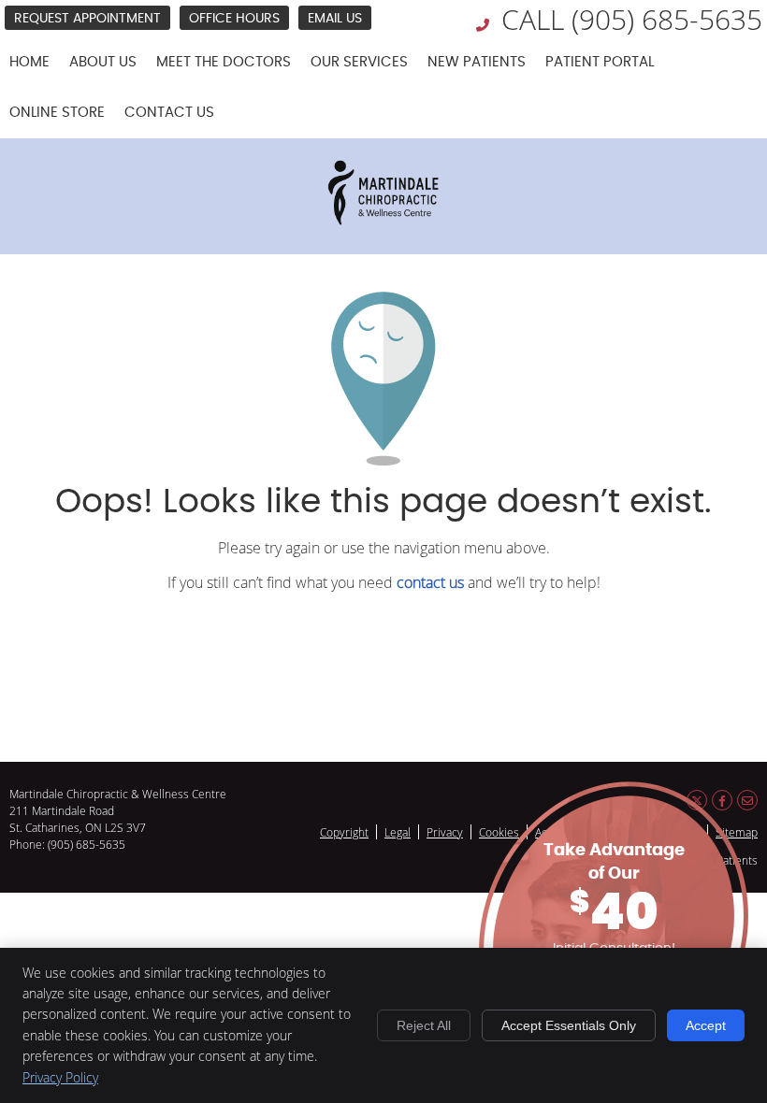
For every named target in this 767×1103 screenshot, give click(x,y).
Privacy (445, 831)
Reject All (424, 1025)
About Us (103, 62)
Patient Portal (599, 62)
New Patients (476, 62)
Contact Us (169, 113)
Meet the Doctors (223, 62)
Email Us (335, 18)
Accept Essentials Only (568, 1025)
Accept (706, 1025)
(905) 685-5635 (667, 19)
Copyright (344, 831)
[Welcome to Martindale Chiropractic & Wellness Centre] (383, 224)
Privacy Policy (60, 1077)
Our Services (359, 62)
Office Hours (234, 18)
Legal (397, 831)
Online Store (57, 113)
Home (29, 62)
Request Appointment (87, 18)
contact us (430, 582)
